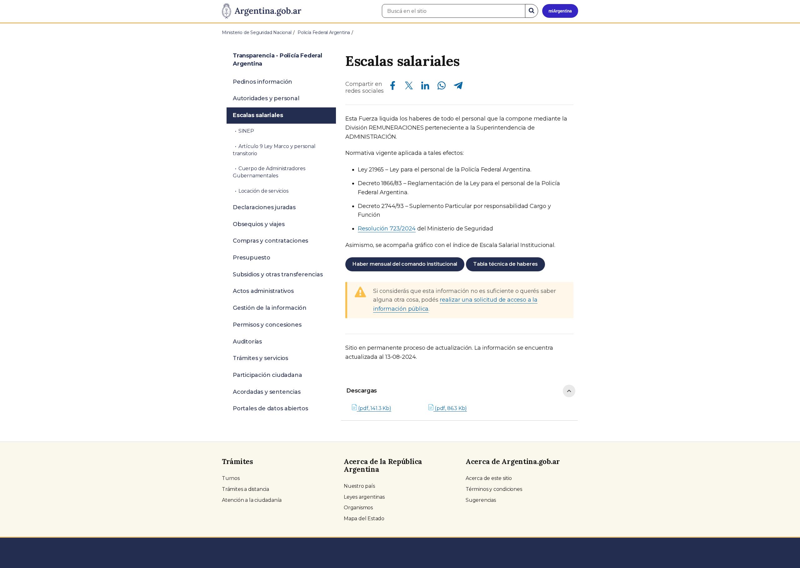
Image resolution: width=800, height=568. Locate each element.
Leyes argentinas (364, 497)
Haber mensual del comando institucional (404, 264)
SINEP (246, 131)
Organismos (358, 508)
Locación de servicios (263, 191)
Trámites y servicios (260, 358)
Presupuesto (251, 257)
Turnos (231, 478)
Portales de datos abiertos (270, 408)
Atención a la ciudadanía (252, 500)
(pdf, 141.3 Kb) (374, 408)
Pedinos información (262, 81)
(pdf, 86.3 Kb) (450, 408)
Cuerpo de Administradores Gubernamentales (269, 172)
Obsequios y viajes (258, 224)
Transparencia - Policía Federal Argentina (277, 59)
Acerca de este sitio (489, 478)
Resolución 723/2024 (387, 228)
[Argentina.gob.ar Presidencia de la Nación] (261, 11)
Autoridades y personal (266, 98)
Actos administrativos (263, 291)
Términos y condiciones (494, 489)
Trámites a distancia (245, 489)
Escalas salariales (258, 115)
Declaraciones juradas (264, 207)
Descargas (361, 390)
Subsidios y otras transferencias (278, 274)
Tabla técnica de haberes (505, 264)
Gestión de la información (270, 307)
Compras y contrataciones (270, 240)
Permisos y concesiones (267, 324)
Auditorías (247, 341)
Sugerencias (481, 500)
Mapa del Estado (364, 518)
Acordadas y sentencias (267, 391)
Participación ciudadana (267, 375)
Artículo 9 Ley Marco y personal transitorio (274, 149)
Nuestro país (359, 486)
